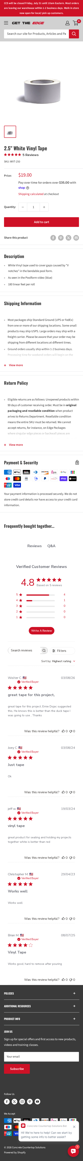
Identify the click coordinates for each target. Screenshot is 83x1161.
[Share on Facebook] (53, 238)
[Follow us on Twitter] (14, 1101)
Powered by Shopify (15, 1152)
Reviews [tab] (34, 546)
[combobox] (58, 661)
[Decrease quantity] (23, 207)
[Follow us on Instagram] (22, 1101)
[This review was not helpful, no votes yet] (70, 731)
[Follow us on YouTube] (37, 1101)
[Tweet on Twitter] (68, 238)
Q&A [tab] (51, 546)
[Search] (74, 33)
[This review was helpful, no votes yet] (63, 731)
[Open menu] (6, 22)
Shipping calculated (31, 194)
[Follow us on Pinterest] (30, 1101)
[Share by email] (76, 238)
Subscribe (17, 1069)
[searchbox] (24, 650)
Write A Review (41, 631)
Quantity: (10, 207)
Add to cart (41, 222)
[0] (75, 23)
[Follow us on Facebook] (7, 1101)
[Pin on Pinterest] (61, 238)
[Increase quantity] (44, 207)
